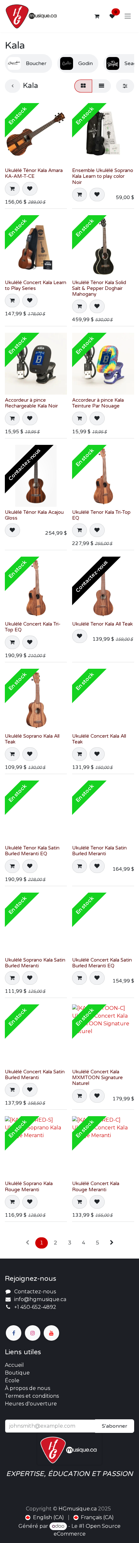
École (12, 1380)
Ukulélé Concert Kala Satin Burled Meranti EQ (102, 963)
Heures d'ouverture (31, 1404)
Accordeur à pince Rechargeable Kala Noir (31, 403)
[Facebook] (13, 1333)
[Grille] (83, 86)
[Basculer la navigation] (127, 16)
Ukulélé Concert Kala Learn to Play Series (35, 285)
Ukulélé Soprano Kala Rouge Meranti (29, 1186)
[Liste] (101, 86)
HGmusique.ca (78, 1509)
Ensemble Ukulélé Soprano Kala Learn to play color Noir (102, 176)
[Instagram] (32, 1333)
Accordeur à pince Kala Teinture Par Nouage (98, 403)
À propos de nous (27, 1388)
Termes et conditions (32, 1396)
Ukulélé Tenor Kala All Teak (102, 624)
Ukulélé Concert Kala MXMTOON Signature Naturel (97, 1077)
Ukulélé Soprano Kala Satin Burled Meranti (35, 963)
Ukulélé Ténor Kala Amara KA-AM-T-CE (34, 173)
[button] (12, 189)
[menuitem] (44, 1517)
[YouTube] (51, 1333)
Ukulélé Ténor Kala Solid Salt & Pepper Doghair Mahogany (99, 288)
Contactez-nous (35, 1292)
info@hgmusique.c (38, 1299)
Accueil (14, 1365)
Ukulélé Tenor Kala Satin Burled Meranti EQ (32, 851)
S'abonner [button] (114, 1426)
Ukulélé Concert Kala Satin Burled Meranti (35, 1074)
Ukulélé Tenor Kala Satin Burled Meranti (99, 851)
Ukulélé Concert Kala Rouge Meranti (95, 1186)
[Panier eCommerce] (96, 16)
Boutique (17, 1373)
